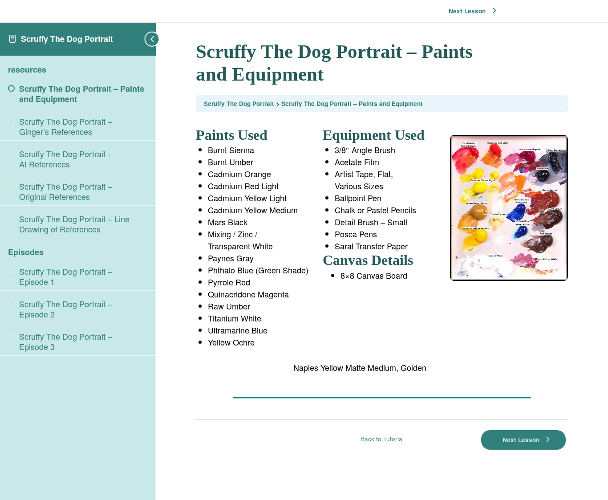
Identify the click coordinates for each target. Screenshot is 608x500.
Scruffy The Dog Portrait (67, 39)
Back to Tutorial (382, 439)
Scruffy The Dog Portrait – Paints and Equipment (352, 103)
